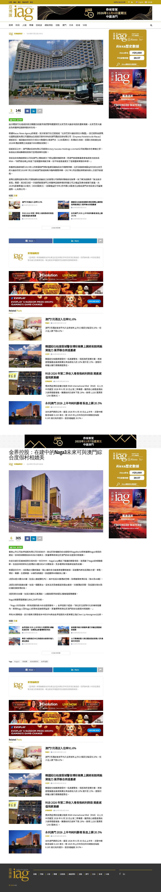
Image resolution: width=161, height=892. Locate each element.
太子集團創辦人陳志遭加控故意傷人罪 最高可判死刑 (87, 639)
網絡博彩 (49, 25)
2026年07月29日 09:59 (79, 644)
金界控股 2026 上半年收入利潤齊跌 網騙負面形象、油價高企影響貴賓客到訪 (38, 628)
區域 (78, 25)
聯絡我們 (25, 2)
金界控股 (44, 661)
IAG (15, 885)
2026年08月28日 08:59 (79, 219)
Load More (56, 228)
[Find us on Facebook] (128, 2)
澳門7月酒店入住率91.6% (32, 202)
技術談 (39, 25)
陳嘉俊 (47, 323)
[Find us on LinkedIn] (132, 2)
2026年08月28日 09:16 (79, 207)
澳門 (64, 25)
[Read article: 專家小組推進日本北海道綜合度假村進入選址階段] (14, 641)
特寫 (18, 25)
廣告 (31, 2)
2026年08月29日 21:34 (30, 205)
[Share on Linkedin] (33, 111)
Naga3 (16, 661)
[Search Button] (151, 25)
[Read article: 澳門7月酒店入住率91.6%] (14, 205)
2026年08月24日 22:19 (30, 633)
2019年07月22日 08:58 (35, 464)
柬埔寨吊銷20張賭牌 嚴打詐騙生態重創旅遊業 (86, 628)
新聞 (11, 25)
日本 (71, 25)
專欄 (31, 25)
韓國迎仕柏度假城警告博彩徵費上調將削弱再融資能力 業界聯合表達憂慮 (87, 203)
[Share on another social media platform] (40, 111)
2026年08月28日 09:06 (30, 219)
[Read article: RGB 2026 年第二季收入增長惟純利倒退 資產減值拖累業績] (14, 216)
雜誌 (14, 2)
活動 (58, 25)
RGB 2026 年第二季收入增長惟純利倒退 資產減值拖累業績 (37, 214)
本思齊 (47, 354)
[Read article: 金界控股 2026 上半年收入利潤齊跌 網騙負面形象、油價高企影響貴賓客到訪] (14, 630)
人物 (24, 25)
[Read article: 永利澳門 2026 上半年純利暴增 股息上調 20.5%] (63, 216)
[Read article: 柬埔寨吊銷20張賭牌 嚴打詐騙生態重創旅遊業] (63, 630)
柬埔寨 (24, 661)
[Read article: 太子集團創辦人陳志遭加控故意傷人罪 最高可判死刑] (63, 641)
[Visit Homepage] (21, 13)
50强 (85, 25)
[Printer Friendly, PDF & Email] (16, 119)
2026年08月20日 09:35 (79, 633)
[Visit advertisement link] (94, 13)
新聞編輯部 (18, 33)
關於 (19, 2)
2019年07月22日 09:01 (35, 33)
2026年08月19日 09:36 (30, 644)
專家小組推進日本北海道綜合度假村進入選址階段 (38, 639)
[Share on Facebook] (27, 111)
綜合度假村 (34, 661)
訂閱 (10, 2)
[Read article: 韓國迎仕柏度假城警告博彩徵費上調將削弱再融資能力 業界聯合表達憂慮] (63, 205)
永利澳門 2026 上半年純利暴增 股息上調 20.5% (87, 214)
